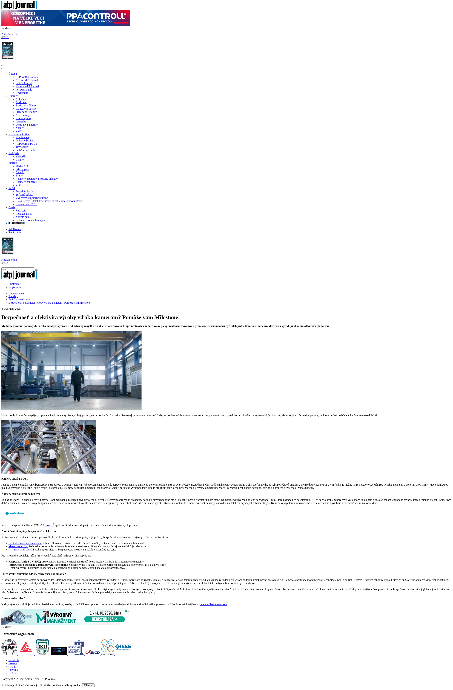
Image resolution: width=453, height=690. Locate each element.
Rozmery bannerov (26, 181)
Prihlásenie (14, 229)
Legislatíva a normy (27, 124)
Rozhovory (22, 102)
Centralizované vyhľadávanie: (25, 543)
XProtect (48, 525)
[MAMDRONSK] (108, 654)
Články (20, 159)
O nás (11, 207)
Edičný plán (22, 169)
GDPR (12, 672)
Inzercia (12, 162)
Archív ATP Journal (27, 80)
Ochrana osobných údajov (30, 220)
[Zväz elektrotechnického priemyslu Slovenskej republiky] (59, 654)
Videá (19, 130)
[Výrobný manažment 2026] (65, 623)
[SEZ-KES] (26, 654)
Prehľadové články (26, 111)
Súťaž (11, 188)
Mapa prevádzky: (18, 546)
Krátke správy (23, 118)
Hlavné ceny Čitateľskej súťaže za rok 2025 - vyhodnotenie (49, 200)
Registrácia (22, 92)
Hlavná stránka (16, 293)
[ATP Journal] (19, 8)
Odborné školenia (25, 140)
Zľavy (19, 175)
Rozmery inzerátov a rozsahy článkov (37, 178)
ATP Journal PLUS (26, 143)
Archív (12, 666)
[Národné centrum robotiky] (76, 654)
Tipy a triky (22, 146)
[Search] (36, 270)
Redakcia (21, 210)
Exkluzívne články (26, 105)
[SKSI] (43, 654)
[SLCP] (93, 654)
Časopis (12, 73)
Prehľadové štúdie (26, 150)
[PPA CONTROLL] (65, 24)
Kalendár (21, 156)
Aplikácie (21, 99)
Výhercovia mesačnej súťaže (32, 197)
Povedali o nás (24, 89)
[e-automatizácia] (16, 223)
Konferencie (22, 137)
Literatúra (21, 121)
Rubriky (13, 95)
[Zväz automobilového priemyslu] (9, 654)
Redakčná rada (24, 213)
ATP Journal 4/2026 (27, 76)
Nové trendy (23, 115)
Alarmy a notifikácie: (20, 549)
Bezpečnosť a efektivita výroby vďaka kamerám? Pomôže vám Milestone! (49, 302)
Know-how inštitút (19, 134)
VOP (18, 185)
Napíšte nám (23, 216)
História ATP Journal (27, 86)
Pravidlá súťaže (24, 191)
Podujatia (13, 153)
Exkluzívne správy (26, 108)
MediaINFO (22, 165)
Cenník (20, 172)
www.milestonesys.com (213, 604)
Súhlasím (88, 685)
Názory (20, 127)
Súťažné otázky (24, 194)
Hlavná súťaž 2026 (26, 204)
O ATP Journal (24, 83)
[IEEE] (123, 654)
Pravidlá (13, 669)
